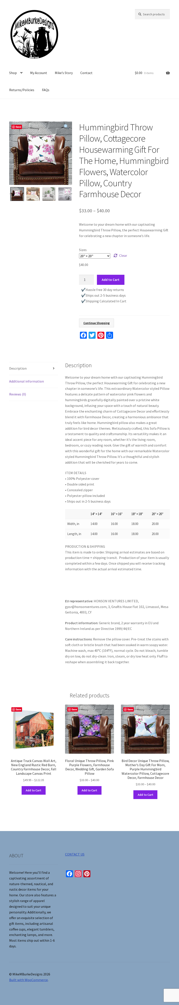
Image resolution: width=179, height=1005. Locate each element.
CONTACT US (74, 854)
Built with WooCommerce (28, 980)
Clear (123, 255)
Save (18, 126)
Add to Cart (110, 279)
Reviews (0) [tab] (17, 394)
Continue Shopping (96, 323)
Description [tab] (18, 368)
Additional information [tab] (26, 381)
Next (71, 193)
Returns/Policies (21, 90)
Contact (86, 73)
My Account (38, 73)
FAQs (45, 90)
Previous (10, 193)
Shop (13, 73)
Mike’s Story (64, 73)
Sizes (83, 250)
